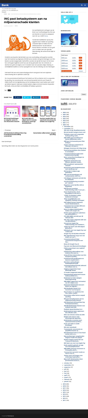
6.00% (74, 60)
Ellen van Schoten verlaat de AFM (74, 314)
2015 (64, 392)
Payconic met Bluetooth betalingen (75, 246)
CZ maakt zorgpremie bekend (73, 272)
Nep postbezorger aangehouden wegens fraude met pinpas (74, 336)
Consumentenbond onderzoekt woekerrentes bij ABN (73, 154)
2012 (64, 398)
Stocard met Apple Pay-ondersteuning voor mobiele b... (74, 223)
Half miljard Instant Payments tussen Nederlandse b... (73, 203)
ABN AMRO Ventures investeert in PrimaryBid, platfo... (74, 349)
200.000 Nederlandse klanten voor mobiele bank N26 (74, 306)
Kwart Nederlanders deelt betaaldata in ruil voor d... (72, 192)
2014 (64, 394)
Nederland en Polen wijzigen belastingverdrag (73, 278)
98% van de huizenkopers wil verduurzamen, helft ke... (73, 175)
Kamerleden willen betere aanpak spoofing (74, 296)
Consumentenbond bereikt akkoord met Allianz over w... (75, 266)
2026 (64, 112)
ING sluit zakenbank (70, 327)
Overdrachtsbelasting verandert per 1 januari (74, 182)
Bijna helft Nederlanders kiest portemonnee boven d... (73, 359)
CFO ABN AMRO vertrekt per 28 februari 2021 (73, 216)
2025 (64, 114)
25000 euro (64, 65)
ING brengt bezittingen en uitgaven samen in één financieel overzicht (11, 120)
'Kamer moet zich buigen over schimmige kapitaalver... (73, 356)
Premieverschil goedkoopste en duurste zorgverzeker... (74, 259)
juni (65, 371)
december (67, 126)
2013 (64, 396)
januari (66, 381)
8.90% (74, 57)
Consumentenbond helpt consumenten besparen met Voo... (73, 240)
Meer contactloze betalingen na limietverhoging (74, 157)
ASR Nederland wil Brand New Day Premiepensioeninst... (74, 302)
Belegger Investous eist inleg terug (75, 148)
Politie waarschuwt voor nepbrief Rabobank (74, 248)
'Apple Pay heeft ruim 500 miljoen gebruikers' (74, 227)
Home (5, 14)
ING (9, 14)
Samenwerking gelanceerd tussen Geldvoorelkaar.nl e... (74, 275)
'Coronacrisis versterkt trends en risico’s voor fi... (74, 352)
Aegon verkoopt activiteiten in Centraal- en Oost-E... (73, 145)
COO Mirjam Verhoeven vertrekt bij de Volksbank (75, 178)
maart (66, 377)
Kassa (46, 36)
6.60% (74, 63)
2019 (64, 384)
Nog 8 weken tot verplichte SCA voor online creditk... (74, 292)
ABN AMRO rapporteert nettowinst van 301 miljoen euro (75, 282)
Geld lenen (64, 55)
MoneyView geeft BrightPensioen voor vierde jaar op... (74, 168)
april (65, 375)
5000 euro (64, 57)
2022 (64, 120)
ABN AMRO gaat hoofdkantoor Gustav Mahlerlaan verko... (73, 138)
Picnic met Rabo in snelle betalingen (71, 324)
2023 (64, 118)
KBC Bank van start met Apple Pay (74, 343)
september (67, 365)
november (67, 128)
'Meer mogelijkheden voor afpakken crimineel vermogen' (74, 199)
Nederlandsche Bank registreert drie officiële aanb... (74, 311)
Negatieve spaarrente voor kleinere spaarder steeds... (73, 161)
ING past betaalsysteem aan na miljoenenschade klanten (74, 299)
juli (65, 369)
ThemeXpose (10, 416)
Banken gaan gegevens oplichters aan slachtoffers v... (74, 213)
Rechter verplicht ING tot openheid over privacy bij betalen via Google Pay (48, 120)
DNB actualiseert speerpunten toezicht (73, 164)
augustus (67, 367)
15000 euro (64, 63)
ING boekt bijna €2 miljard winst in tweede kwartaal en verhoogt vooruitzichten (29, 121)
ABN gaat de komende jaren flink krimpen (74, 141)
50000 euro (64, 68)
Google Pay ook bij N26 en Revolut (74, 233)
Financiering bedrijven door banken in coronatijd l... (75, 150)
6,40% (74, 65)
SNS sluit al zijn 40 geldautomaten (74, 130)
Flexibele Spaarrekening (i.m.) (73, 309)
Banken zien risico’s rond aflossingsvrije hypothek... (73, 317)
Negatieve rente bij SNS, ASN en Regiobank (74, 185)
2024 (64, 116)
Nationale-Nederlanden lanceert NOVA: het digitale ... (74, 285)
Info (80, 57)
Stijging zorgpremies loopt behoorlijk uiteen (72, 269)
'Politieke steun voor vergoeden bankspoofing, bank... (74, 135)
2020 (64, 125)
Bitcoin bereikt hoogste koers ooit (74, 132)
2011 (64, 400)
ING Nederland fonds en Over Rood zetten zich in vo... (74, 333)
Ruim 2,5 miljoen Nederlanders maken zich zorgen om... (73, 210)
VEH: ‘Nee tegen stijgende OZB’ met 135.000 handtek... (75, 220)
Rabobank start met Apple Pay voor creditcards (75, 230)
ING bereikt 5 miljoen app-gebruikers (72, 171)
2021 (64, 122)
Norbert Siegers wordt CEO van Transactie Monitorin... (73, 340)
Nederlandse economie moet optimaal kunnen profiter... (73, 320)
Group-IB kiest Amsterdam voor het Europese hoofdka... (75, 255)
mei (65, 373)
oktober (67, 363)
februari (67, 379)
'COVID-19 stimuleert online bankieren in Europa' (72, 196)
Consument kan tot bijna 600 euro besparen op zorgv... (74, 206)
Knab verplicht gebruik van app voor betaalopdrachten (73, 345)
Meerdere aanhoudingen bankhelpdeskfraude (71, 262)
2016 (64, 390)
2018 (64, 386)
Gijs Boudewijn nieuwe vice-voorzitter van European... (72, 289)
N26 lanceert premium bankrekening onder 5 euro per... (75, 189)
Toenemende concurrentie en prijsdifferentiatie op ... (73, 329)
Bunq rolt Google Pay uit (71, 244)
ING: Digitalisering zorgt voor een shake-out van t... (74, 236)
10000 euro (64, 60)
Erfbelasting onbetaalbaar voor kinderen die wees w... (74, 252)
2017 (64, 388)
